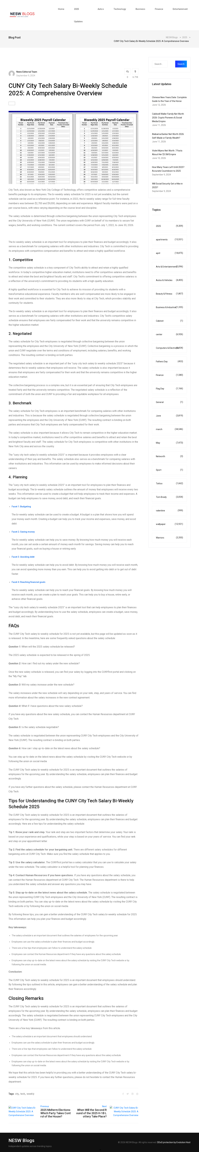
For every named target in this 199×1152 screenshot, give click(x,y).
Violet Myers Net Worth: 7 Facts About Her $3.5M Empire (167, 152)
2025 (169, 226)
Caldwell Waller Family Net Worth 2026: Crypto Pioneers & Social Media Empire (168, 118)
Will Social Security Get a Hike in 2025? (167, 185)
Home (61, 9)
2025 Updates (78, 15)
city (17, 1093)
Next (104, 1106)
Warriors (169, 537)
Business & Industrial (169, 307)
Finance (159, 9)
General (169, 402)
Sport (169, 470)
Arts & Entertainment (169, 266)
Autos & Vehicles (169, 280)
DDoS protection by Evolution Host (173, 1142)
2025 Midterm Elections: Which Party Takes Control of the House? (55, 1113)
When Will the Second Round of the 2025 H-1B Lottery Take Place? (91, 1113)
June (169, 415)
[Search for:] (166, 64)
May (169, 442)
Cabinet (169, 320)
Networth (169, 456)
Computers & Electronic (169, 348)
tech (22, 1093)
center (169, 334)
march (169, 429)
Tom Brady (169, 497)
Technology (119, 9)
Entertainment (180, 9)
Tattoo (169, 483)
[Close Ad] (100, 1150)
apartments (169, 239)
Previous (44, 1106)
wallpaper (169, 524)
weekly (30, 1093)
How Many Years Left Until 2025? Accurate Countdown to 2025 (168, 169)
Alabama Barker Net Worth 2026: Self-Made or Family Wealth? (168, 136)
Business (140, 9)
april (169, 253)
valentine (169, 510)
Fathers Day (169, 361)
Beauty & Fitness (169, 293)
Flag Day (169, 388)
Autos (101, 9)
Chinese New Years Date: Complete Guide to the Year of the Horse (169, 99)
